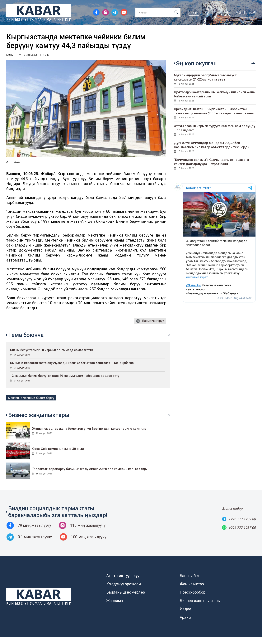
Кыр (194, 12)
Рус (207, 12)
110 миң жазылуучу (87, 525)
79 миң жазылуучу (34, 525)
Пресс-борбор (192, 592)
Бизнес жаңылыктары (200, 600)
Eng (217, 12)
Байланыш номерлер (125, 592)
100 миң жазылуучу (88, 537)
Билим (9, 55)
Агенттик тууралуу (122, 575)
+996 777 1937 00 (242, 519)
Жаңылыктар (192, 584)
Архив (185, 617)
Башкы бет (190, 575)
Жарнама (114, 600)
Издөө (185, 609)
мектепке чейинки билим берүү (31, 398)
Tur (228, 12)
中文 (239, 12)
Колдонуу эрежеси (123, 584)
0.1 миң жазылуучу (35, 537)
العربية (251, 12)
